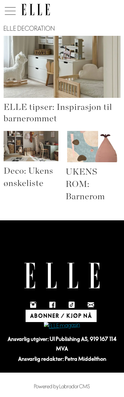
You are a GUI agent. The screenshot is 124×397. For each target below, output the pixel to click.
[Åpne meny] (9, 9)
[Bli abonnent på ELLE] (62, 325)
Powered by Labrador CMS (62, 387)
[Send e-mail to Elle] (91, 305)
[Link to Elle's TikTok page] (71, 305)
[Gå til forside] (35, 9)
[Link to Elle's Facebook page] (52, 305)
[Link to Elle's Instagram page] (33, 305)
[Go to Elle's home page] (62, 275)
